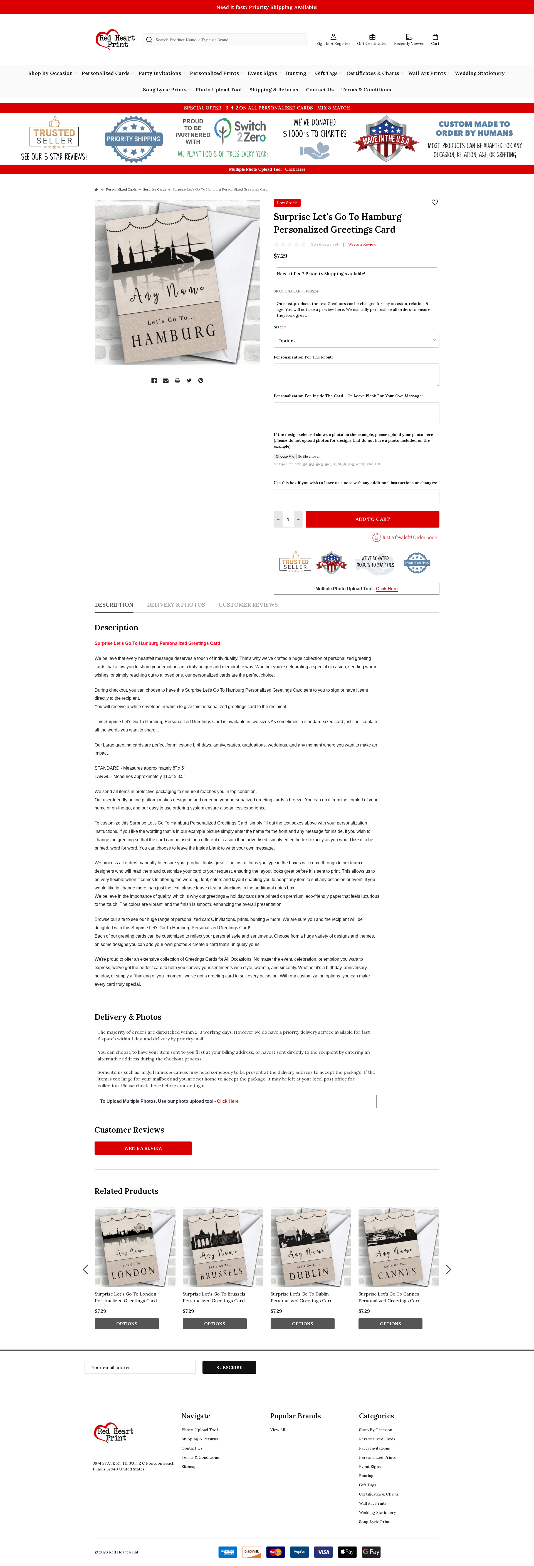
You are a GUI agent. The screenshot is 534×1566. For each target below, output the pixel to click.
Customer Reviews (248, 604)
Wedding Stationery (480, 73)
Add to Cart (372, 519)
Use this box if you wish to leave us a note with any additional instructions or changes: (355, 482)
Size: (280, 327)
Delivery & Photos (176, 604)
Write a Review (362, 244)
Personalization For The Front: (303, 357)
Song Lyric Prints (165, 89)
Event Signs (262, 73)
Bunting (296, 73)
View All (277, 1429)
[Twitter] (189, 380)
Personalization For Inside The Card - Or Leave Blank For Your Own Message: (348, 395)
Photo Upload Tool (219, 89)
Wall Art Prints (427, 73)
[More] (76, 73)
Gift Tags (326, 73)
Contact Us (320, 89)
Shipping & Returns (273, 89)
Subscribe (229, 1367)
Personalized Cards (106, 73)
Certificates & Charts (373, 73)
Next (448, 1269)
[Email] (166, 380)
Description (114, 604)
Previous (85, 1269)
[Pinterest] (201, 380)
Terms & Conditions (366, 89)
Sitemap (189, 1466)
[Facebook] (154, 380)
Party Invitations (160, 73)
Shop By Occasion (50, 73)
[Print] (177, 380)
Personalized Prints (214, 73)
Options (126, 1323)
